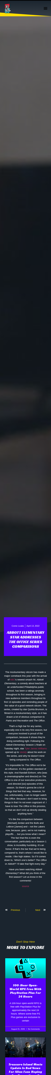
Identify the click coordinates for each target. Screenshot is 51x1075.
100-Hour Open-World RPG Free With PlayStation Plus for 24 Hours (25, 990)
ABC (12, 679)
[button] (45, 8)
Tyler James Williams (36, 748)
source (25, 886)
